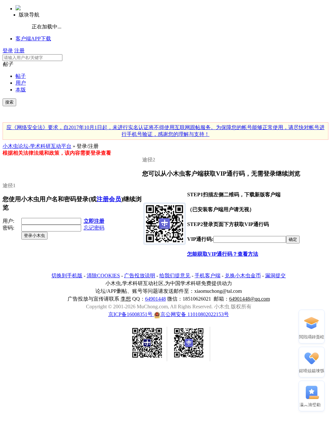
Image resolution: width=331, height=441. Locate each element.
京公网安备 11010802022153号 (194, 314)
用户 (21, 83)
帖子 (21, 76)
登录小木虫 (34, 235)
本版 (21, 89)
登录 (8, 50)
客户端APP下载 (33, 38)
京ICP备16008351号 (131, 314)
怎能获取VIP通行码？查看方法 (222, 254)
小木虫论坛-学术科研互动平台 (37, 146)
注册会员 (109, 199)
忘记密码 (94, 228)
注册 (19, 50)
